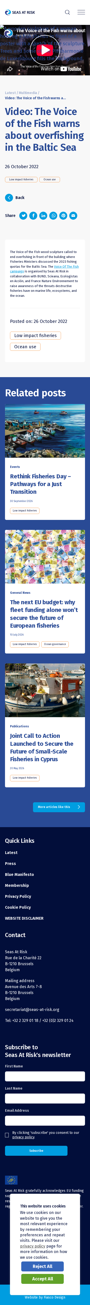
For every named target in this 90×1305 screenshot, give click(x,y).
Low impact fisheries (21, 179)
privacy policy (23, 1137)
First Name (14, 1066)
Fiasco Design (54, 1297)
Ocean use (50, 179)
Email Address (17, 1110)
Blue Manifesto (19, 874)
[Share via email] (73, 216)
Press (10, 863)
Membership (17, 885)
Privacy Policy (18, 896)
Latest (10, 93)
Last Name (13, 1088)
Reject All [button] (42, 1266)
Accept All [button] (42, 1279)
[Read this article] (45, 432)
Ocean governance (55, 644)
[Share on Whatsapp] (53, 216)
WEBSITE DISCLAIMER (24, 918)
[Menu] (81, 12)
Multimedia (28, 93)
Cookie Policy (18, 907)
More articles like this (54, 807)
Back (16, 197)
